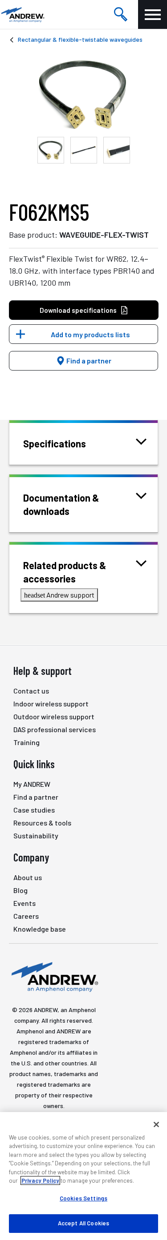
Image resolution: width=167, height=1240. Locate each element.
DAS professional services (54, 729)
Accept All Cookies (83, 1223)
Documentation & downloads (61, 504)
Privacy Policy (40, 1180)
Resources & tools (42, 822)
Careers (26, 916)
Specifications (54, 443)
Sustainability (35, 835)
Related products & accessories (64, 571)
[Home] (53, 976)
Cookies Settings (83, 1198)
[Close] (156, 1124)
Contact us (31, 690)
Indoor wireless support (51, 703)
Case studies (34, 809)
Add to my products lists (90, 334)
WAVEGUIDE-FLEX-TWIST (104, 234)
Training (26, 742)
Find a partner (88, 360)
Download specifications (78, 310)
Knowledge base (39, 929)
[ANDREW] (22, 14)
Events (24, 903)
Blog (20, 890)
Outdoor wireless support (53, 716)
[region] (83, 1176)
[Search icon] (120, 14)
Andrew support (59, 594)
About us (27, 877)
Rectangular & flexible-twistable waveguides (80, 39)
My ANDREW (31, 784)
